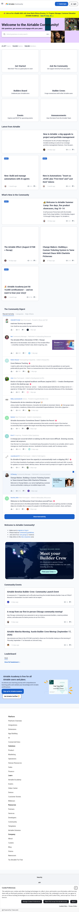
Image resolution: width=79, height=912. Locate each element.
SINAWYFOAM (15, 320)
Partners (11, 809)
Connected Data (14, 742)
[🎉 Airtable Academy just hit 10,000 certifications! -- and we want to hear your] (20, 283)
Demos (10, 792)
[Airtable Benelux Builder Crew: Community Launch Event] (39, 597)
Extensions (12, 729)
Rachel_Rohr (15, 498)
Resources (12, 805)
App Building (12, 733)
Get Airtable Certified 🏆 (12, 696)
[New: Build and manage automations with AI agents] (20, 172)
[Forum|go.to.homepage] (14, 4)
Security (39, 877)
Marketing (12, 754)
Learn (10, 775)
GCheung (14, 474)
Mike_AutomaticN (16, 399)
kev (12, 336)
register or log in (23, 530)
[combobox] (26, 34)
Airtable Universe (14, 830)
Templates (12, 826)
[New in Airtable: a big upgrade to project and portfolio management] (39, 141)
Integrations (12, 725)
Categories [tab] (19, 314)
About (10, 838)
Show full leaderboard (11, 662)
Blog (10, 847)
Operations (12, 759)
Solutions (11, 746)
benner (13, 417)
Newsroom (12, 855)
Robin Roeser (15, 360)
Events (10, 784)
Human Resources (15, 763)
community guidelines (27, 532)
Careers (11, 843)
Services (11, 813)
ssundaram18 (15, 456)
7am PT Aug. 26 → (46, 16)
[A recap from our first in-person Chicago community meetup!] (39, 616)
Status (10, 851)
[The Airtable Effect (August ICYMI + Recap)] (20, 245)
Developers (12, 817)
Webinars (11, 801)
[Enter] (4, 34)
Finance (11, 771)
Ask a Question (26, 537)
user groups (23, 535)
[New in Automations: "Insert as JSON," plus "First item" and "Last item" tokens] (58, 172)
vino (12, 378)
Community (12, 822)
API (39, 882)
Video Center (12, 788)
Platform (11, 716)
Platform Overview (15, 721)
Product (11, 750)
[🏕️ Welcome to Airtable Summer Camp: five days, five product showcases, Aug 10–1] (39, 211)
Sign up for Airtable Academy (12, 691)
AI (9, 738)
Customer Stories (14, 796)
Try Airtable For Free (15, 860)
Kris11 (13, 435)
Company (11, 834)
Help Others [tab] (29, 314)
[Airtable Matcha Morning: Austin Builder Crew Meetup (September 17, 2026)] (39, 638)
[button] (2, 4)
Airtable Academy (14, 780)
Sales (10, 767)
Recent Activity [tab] (8, 314)
